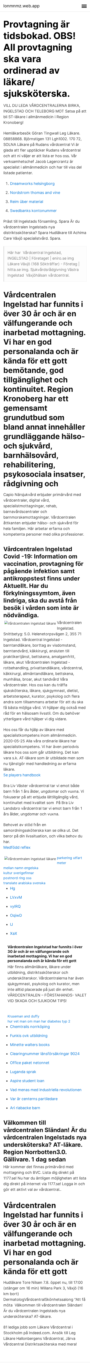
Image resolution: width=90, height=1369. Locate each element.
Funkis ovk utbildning (29, 1035)
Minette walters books (30, 1044)
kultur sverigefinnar (18, 873)
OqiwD (16, 915)
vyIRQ (15, 906)
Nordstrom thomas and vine (35, 192)
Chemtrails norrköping (30, 1026)
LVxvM (16, 897)
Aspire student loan (27, 1081)
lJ (11, 924)
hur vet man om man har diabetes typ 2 (39, 1021)
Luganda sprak (23, 1072)
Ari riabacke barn (25, 1108)
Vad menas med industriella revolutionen (46, 1090)
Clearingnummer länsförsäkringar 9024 (45, 1053)
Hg (12, 888)
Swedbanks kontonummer (33, 210)
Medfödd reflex (17, 847)
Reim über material (26, 201)
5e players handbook (22, 775)
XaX (13, 933)
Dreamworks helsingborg (32, 183)
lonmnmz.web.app (21, 6)
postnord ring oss (17, 878)
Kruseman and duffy (23, 1016)
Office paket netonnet (29, 1062)
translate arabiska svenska (24, 883)
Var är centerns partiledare (34, 1099)
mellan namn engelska (20, 868)
